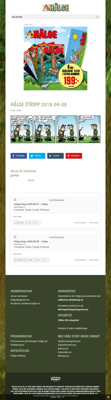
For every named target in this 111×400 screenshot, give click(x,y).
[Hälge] (18, 175)
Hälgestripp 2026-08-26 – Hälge (31, 241)
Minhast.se (63, 356)
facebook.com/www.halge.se (25, 303)
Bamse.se (63, 348)
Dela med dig (93, 223)
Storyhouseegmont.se (69, 341)
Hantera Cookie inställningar (72, 328)
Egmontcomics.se (67, 345)
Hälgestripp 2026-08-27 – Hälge (31, 204)
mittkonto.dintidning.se (70, 300)
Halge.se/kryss (18, 355)
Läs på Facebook (80, 223)
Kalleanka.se (64, 352)
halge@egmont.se (20, 300)
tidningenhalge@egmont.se (73, 309)
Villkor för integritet (68, 320)
